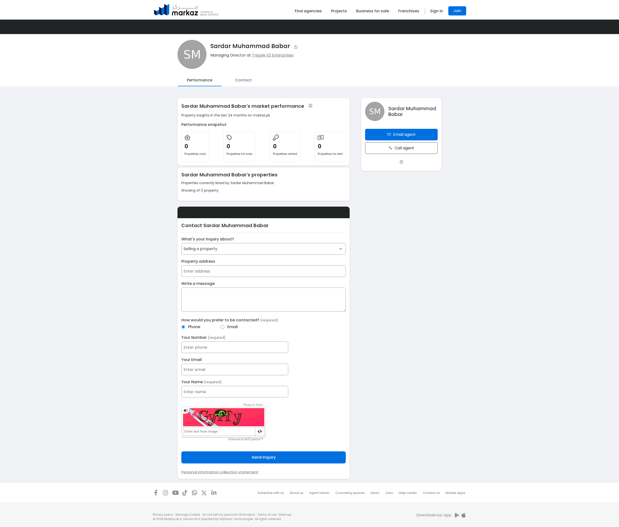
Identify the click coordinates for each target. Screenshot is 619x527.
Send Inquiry (264, 457)
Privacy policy (163, 515)
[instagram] (165, 493)
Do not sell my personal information (229, 515)
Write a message (198, 283)
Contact (243, 80)
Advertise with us (271, 493)
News (375, 493)
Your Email (191, 359)
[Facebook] (156, 493)
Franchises (408, 11)
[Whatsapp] (194, 493)
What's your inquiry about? (207, 239)
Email (232, 327)
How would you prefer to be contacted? (229, 320)
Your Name (201, 382)
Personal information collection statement (219, 472)
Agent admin (319, 493)
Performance (199, 80)
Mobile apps (455, 493)
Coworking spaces (350, 493)
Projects (339, 11)
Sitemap (285, 515)
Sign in (436, 11)
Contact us (431, 493)
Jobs (389, 493)
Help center (408, 493)
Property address (198, 261)
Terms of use (267, 515)
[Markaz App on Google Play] (457, 515)
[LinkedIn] (214, 493)
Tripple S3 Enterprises (273, 55)
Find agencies (308, 11)
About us (296, 493)
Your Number (203, 337)
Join (457, 11)
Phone (194, 327)
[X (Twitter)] (204, 493)
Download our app (433, 515)
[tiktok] (185, 493)
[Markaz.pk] (186, 10)
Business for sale (372, 11)
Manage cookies (188, 515)
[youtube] (175, 493)
